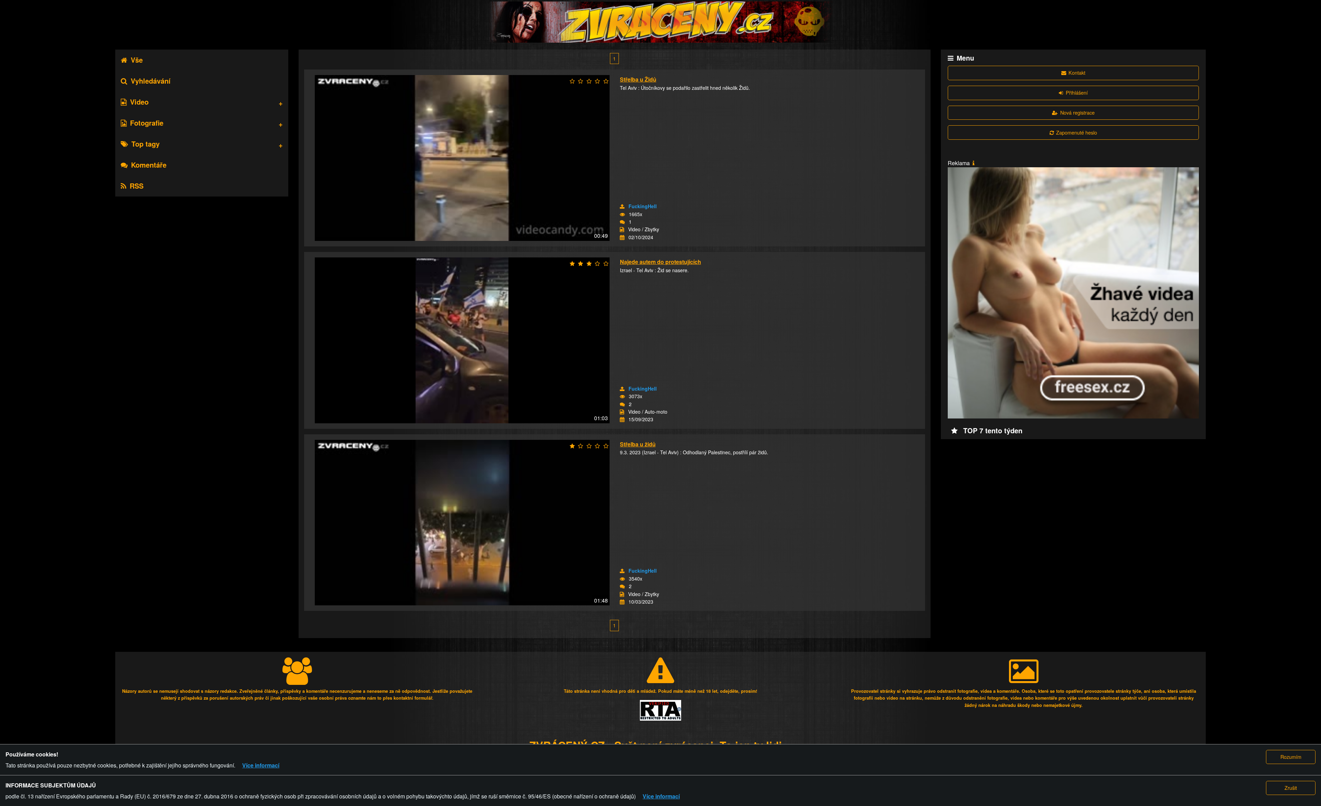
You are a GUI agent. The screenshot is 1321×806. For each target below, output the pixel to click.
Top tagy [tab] (145, 144)
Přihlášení (1077, 92)
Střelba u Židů (638, 79)
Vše (137, 60)
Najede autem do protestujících (660, 262)
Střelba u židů (638, 444)
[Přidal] (622, 206)
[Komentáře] (622, 222)
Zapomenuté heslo (1076, 132)
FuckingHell (643, 206)
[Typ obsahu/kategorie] (622, 229)
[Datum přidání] (622, 237)
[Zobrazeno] (622, 214)
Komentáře (149, 165)
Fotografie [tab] (146, 123)
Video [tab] (139, 102)
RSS (136, 186)
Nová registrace (1077, 112)
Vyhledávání (151, 81)
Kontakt (1076, 72)
